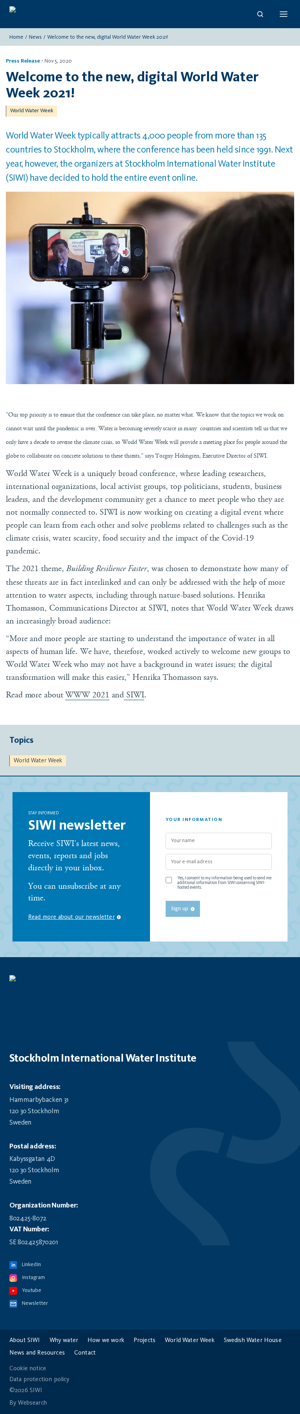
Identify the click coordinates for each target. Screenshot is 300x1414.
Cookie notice (27, 1368)
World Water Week (31, 110)
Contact (85, 1353)
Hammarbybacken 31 (39, 1099)
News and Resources (37, 1353)
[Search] (260, 14)
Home (16, 37)
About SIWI (24, 1340)
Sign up (179, 908)
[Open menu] (283, 14)
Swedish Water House (253, 1340)
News (35, 37)
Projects (144, 1340)
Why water (64, 1340)
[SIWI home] (150, 982)
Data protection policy (39, 1379)
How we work (106, 1340)
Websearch (32, 1403)
